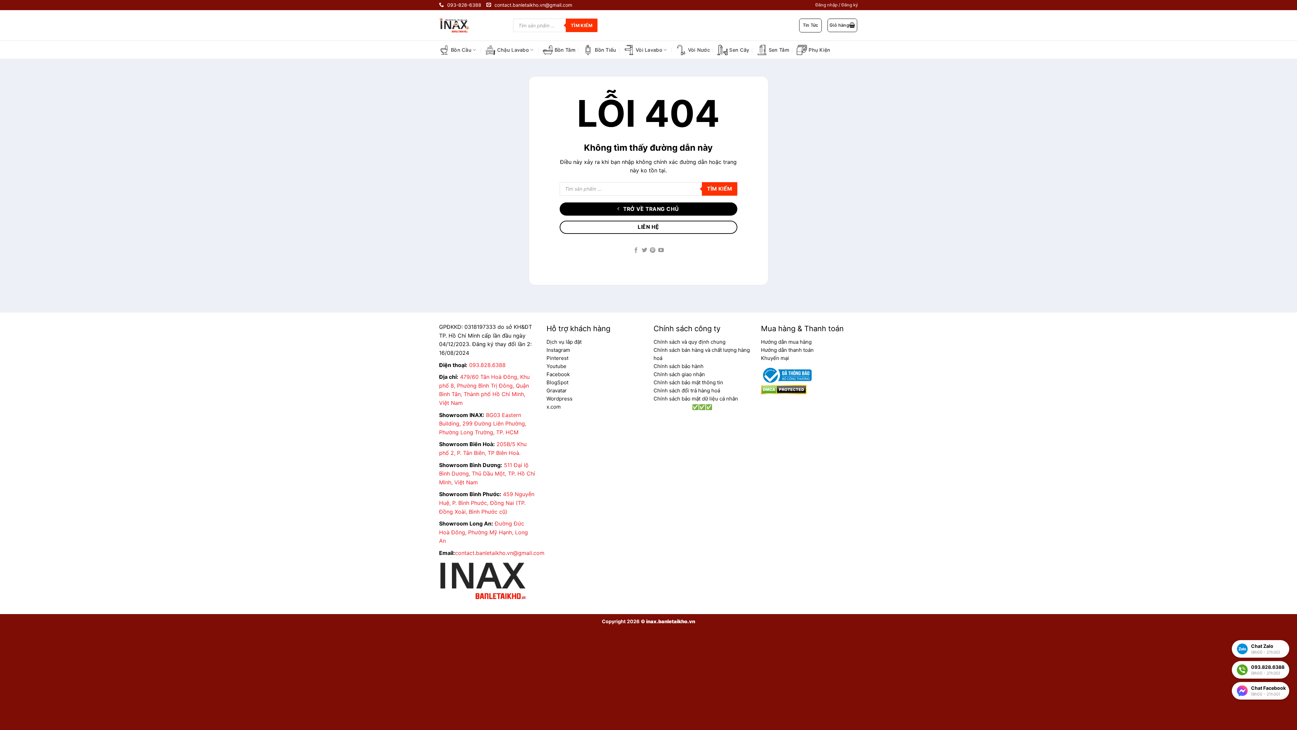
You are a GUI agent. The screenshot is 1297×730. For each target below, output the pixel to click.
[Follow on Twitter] (644, 250)
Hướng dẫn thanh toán (787, 350)
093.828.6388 (487, 365)
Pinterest (557, 358)
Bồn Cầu (461, 50)
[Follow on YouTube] (661, 250)
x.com (553, 407)
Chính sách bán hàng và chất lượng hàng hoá (702, 354)
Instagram (558, 350)
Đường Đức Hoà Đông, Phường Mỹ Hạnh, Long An (483, 532)
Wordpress (559, 398)
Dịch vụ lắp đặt (564, 342)
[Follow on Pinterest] (652, 250)
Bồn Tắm (565, 50)
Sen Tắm (779, 50)
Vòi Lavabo (649, 50)
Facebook (558, 374)
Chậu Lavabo (513, 50)
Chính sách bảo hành (679, 366)
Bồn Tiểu (605, 50)
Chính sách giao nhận (679, 374)
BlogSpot (557, 382)
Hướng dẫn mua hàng (786, 342)
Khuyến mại (775, 358)
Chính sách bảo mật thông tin (688, 382)
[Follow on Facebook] (636, 250)
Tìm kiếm (581, 25)
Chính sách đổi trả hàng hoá (687, 390)
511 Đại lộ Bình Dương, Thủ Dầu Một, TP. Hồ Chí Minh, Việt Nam (487, 474)
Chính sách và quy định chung (690, 342)
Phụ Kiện (819, 50)
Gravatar (556, 390)
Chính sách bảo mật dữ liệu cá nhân (696, 398)
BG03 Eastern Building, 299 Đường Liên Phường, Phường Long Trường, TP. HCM (482, 424)
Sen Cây (739, 50)
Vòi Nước (699, 50)
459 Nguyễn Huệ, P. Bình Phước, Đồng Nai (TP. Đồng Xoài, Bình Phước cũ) (486, 503)
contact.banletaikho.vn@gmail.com (499, 553)
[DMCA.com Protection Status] (784, 389)
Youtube (556, 366)
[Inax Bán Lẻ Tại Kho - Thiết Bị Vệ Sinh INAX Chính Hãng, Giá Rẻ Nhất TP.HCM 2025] (459, 25)
